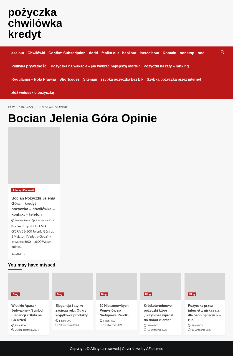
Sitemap (90, 79)
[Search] (222, 52)
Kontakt (169, 53)
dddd (93, 53)
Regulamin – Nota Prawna (33, 79)
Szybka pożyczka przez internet (174, 79)
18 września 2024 (69, 325)
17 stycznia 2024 (112, 325)
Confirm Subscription (67, 53)
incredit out (149, 53)
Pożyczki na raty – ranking (166, 66)
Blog (15, 294)
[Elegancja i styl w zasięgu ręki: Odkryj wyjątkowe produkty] (72, 286)
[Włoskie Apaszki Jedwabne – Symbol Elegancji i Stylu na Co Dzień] (28, 286)
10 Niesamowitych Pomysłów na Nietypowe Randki (114, 310)
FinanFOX (20, 325)
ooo (201, 53)
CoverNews (131, 348)
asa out (17, 53)
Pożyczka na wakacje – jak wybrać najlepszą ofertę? (95, 66)
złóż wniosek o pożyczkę (32, 93)
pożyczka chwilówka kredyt (35, 23)
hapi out (129, 53)
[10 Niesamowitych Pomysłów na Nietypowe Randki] (116, 286)
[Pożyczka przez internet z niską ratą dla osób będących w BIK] (205, 286)
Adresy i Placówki (23, 190)
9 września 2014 (45, 220)
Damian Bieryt (22, 220)
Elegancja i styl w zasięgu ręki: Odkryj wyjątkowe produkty (72, 310)
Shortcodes (69, 79)
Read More (18, 254)
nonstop (187, 53)
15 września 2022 (157, 329)
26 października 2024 (27, 329)
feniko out (110, 53)
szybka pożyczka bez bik (122, 79)
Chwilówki (36, 53)
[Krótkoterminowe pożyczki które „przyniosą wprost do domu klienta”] (160, 286)
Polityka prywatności (29, 66)
